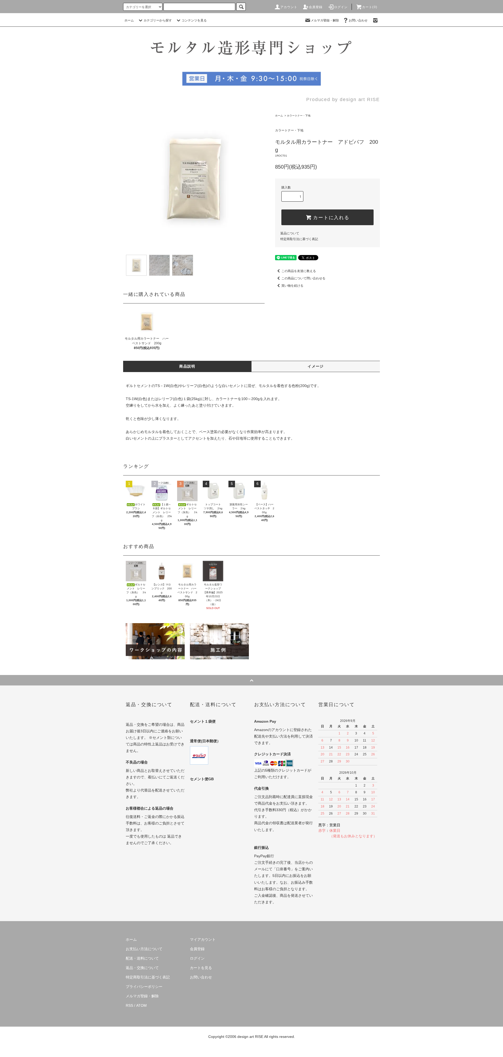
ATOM (141, 1005)
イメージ (316, 366)
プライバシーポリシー (144, 986)
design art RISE (250, 1036)
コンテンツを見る (194, 20)
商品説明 (187, 366)
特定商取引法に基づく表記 (299, 239)
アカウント (289, 7)
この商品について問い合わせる (303, 278)
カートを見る (201, 968)
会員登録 (316, 7)
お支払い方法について (144, 949)
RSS (129, 1005)
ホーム (129, 20)
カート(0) (369, 7)
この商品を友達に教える (298, 271)
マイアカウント (203, 939)
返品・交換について (142, 968)
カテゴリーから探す (158, 20)
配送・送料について (142, 958)
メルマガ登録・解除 (325, 20)
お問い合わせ (358, 20)
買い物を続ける (292, 285)
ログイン (341, 7)
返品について (289, 233)
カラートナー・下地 (298, 115)
